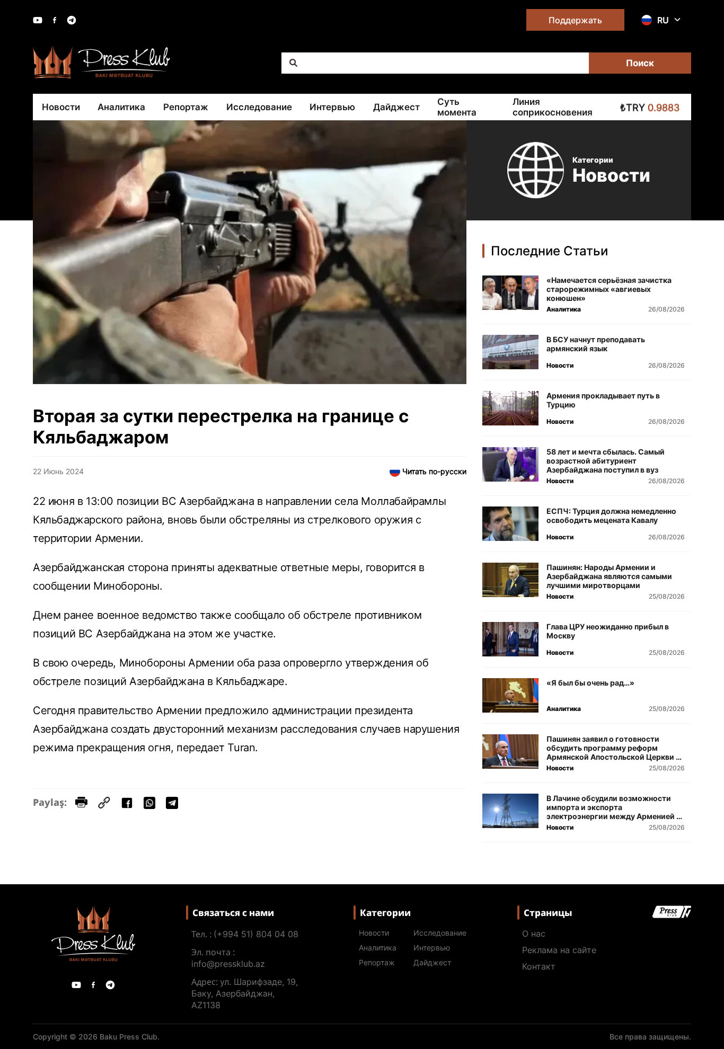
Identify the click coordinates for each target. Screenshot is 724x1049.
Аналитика (121, 107)
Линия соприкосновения (553, 107)
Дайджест (396, 107)
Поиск (640, 63)
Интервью (332, 107)
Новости (61, 107)
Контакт (538, 966)
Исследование (259, 107)
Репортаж (185, 107)
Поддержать (575, 20)
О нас (533, 933)
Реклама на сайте (559, 950)
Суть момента (456, 107)
